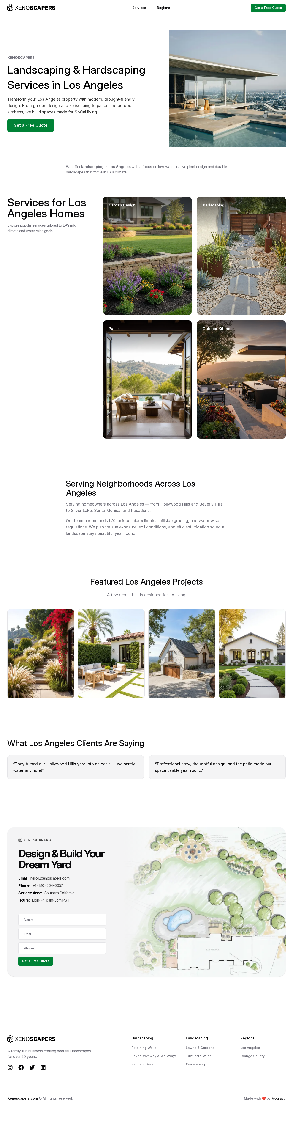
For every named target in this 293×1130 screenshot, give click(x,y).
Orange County (252, 1056)
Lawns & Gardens (200, 1048)
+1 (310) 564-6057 (48, 885)
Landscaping (197, 1038)
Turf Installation (199, 1056)
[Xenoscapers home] (31, 8)
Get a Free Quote (268, 8)
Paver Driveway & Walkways (154, 1056)
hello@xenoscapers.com (50, 878)
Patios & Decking (145, 1064)
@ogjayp (278, 1098)
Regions (163, 8)
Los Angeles (250, 1048)
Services (139, 8)
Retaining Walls (143, 1048)
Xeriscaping (195, 1064)
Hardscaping (142, 1038)
